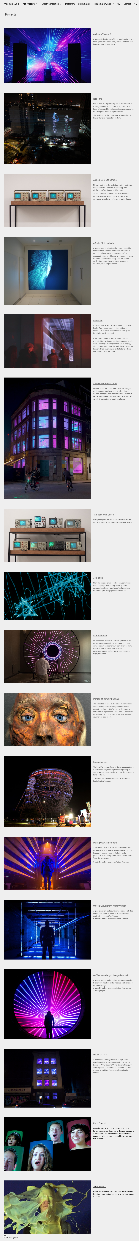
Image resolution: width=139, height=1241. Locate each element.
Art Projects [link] (29, 4)
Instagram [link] (70, 4)
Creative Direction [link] (50, 4)
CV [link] (118, 4)
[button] (135, 4)
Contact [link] (127, 4)
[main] (58, 13)
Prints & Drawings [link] (102, 4)
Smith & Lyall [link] (84, 4)
